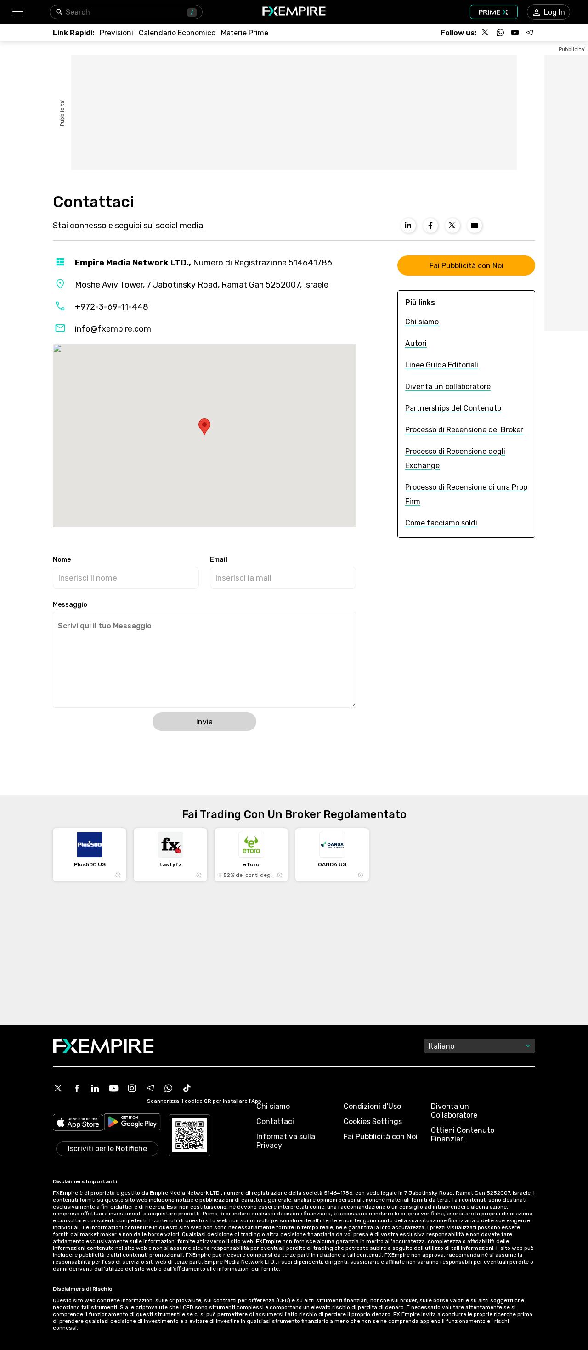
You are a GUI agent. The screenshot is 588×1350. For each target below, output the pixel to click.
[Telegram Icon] (150, 1088)
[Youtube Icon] (113, 1088)
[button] (17, 12)
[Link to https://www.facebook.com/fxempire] (430, 225)
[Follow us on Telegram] (529, 32)
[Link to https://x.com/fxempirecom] (452, 225)
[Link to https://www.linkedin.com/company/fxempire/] (408, 225)
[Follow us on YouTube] (514, 32)
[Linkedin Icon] (95, 1088)
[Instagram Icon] (131, 1088)
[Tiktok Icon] (186, 1088)
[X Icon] (58, 1088)
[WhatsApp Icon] (168, 1088)
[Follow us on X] (485, 32)
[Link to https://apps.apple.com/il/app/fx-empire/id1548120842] (78, 1123)
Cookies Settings (373, 1121)
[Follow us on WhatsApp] (500, 32)
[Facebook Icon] (76, 1088)
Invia (204, 721)
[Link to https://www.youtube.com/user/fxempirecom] (474, 225)
